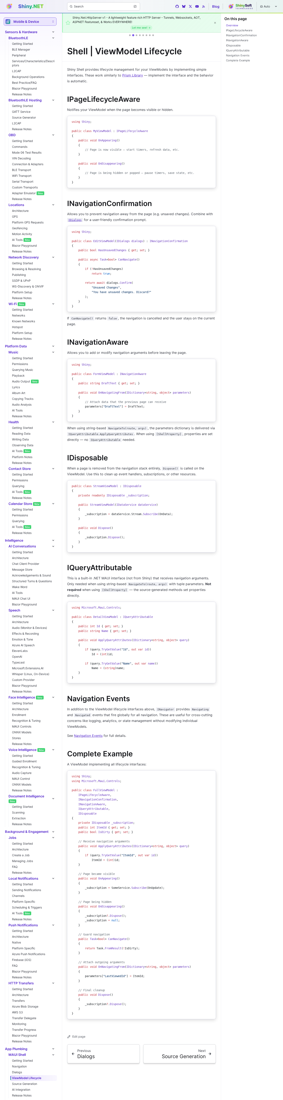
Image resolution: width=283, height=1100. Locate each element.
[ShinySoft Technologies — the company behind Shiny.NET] (239, 6)
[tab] (130, 35)
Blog (215, 6)
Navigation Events (88, 736)
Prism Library (132, 75)
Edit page (78, 1036)
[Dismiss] (215, 22)
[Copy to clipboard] (210, 121)
